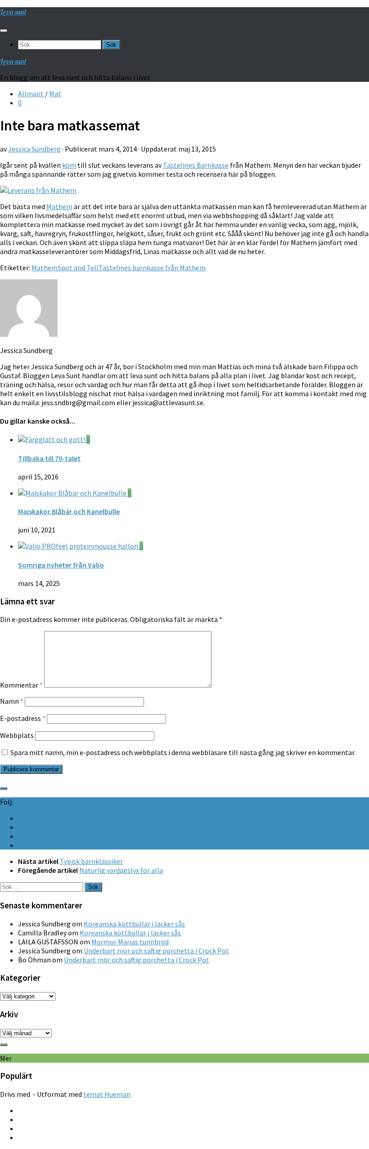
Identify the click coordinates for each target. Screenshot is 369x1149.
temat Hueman (106, 1094)
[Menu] (3, 30)
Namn (11, 701)
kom (69, 165)
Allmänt (31, 93)
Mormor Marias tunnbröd (130, 941)
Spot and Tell (78, 267)
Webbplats (17, 735)
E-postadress (22, 718)
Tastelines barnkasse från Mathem (152, 267)
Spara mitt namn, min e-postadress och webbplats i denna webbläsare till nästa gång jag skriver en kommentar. (183, 752)
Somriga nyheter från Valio (61, 564)
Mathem (59, 206)
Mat (55, 93)
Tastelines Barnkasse (196, 165)
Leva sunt (13, 11)
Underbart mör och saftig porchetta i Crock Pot (156, 950)
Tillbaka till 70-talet (49, 458)
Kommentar (21, 684)
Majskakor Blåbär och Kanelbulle (69, 511)
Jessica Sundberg (34, 148)
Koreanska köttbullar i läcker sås (134, 923)
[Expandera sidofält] (3, 788)
